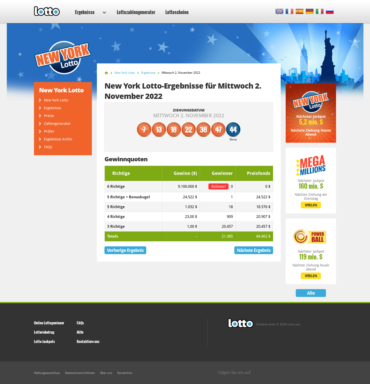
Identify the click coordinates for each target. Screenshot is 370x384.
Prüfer (49, 131)
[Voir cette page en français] (289, 12)
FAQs (48, 147)
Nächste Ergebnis (254, 250)
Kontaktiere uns (88, 341)
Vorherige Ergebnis (125, 250)
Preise (49, 116)
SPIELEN (311, 205)
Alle (311, 293)
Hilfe (80, 332)
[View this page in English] (279, 12)
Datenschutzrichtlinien (80, 373)
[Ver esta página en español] (300, 12)
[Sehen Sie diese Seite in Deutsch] (310, 12)
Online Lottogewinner (49, 322)
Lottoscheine (177, 12)
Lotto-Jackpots (44, 341)
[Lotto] (106, 73)
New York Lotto (56, 100)
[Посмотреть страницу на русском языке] (330, 12)
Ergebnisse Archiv (58, 139)
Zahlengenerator (57, 124)
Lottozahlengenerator (136, 12)
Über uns (106, 373)
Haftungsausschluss (47, 373)
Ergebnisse (84, 12)
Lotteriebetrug (44, 332)
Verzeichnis (124, 373)
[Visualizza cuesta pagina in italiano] (320, 12)
